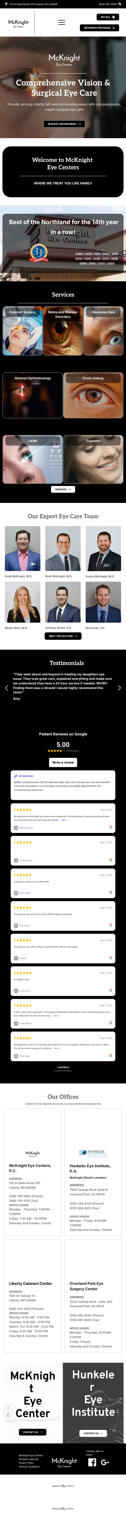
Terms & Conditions (29, 1466)
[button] (61, 22)
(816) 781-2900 (108, 4)
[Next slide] (119, 688)
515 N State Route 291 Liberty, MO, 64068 (33, 4)
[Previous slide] (6, 688)
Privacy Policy (26, 1462)
